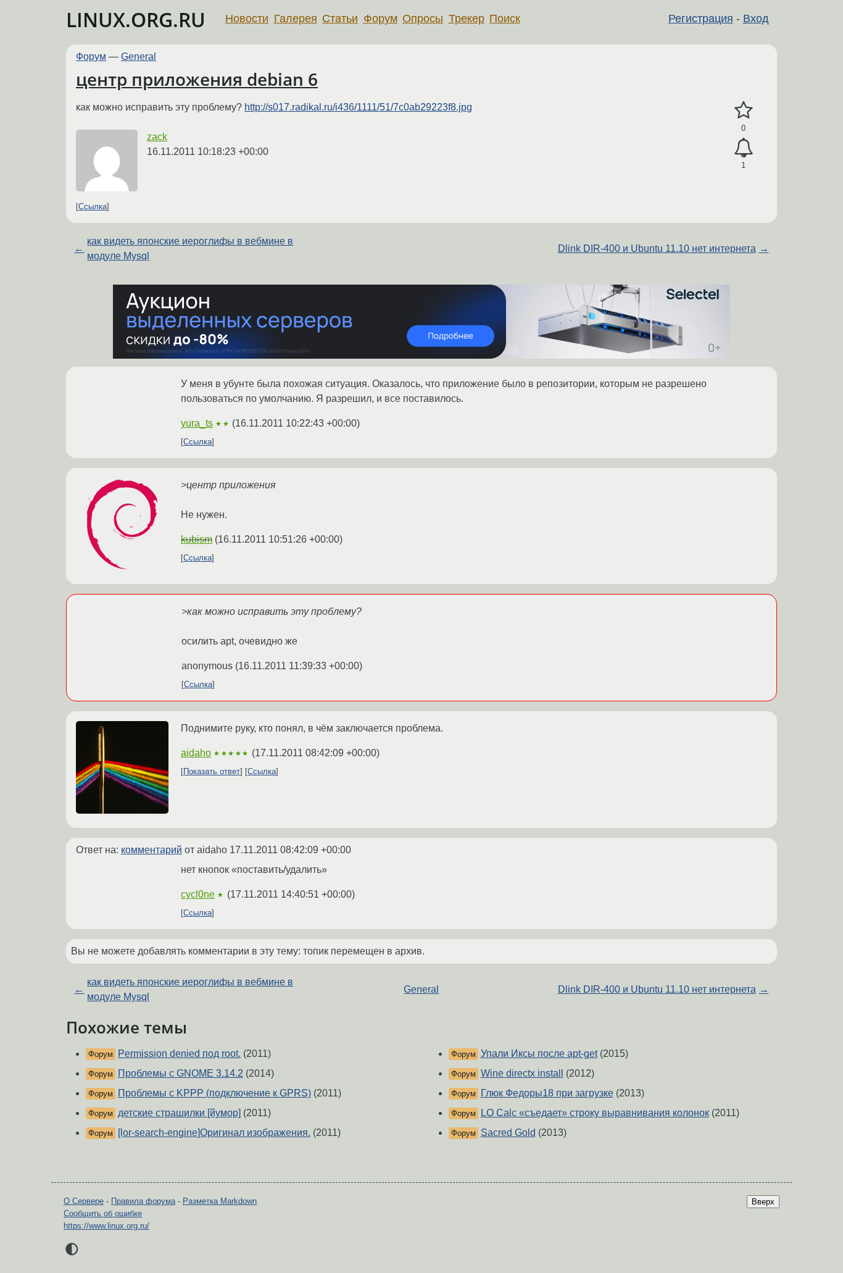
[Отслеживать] (743, 148)
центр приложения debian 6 (197, 79)
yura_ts (197, 423)
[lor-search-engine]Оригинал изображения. (214, 1132)
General (138, 56)
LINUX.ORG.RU (136, 19)
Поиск (504, 18)
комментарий (151, 850)
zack (157, 136)
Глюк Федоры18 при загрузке (547, 1093)
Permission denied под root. (179, 1053)
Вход (756, 18)
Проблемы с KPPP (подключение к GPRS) (214, 1093)
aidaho (196, 753)
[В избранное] (743, 110)
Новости (246, 18)
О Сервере (84, 1201)
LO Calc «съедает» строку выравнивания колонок (595, 1113)
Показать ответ (211, 771)
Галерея (295, 18)
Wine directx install (522, 1073)
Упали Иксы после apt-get (539, 1053)
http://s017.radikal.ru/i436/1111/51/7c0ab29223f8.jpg (358, 107)
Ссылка (92, 206)
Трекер (466, 18)
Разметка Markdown (220, 1201)
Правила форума (143, 1201)
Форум (380, 18)
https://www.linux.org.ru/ (106, 1225)
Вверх (763, 1201)
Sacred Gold (508, 1132)
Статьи (340, 18)
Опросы (422, 18)
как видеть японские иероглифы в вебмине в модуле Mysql (190, 248)
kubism (196, 539)
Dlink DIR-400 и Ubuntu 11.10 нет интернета (657, 248)
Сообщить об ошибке (103, 1213)
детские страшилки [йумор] (179, 1113)
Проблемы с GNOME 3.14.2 (180, 1073)
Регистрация (700, 18)
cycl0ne (198, 894)
